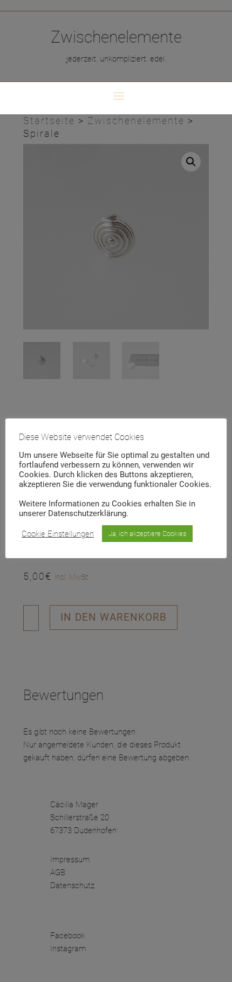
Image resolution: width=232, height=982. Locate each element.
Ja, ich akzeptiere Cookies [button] (147, 534)
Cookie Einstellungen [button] (58, 534)
